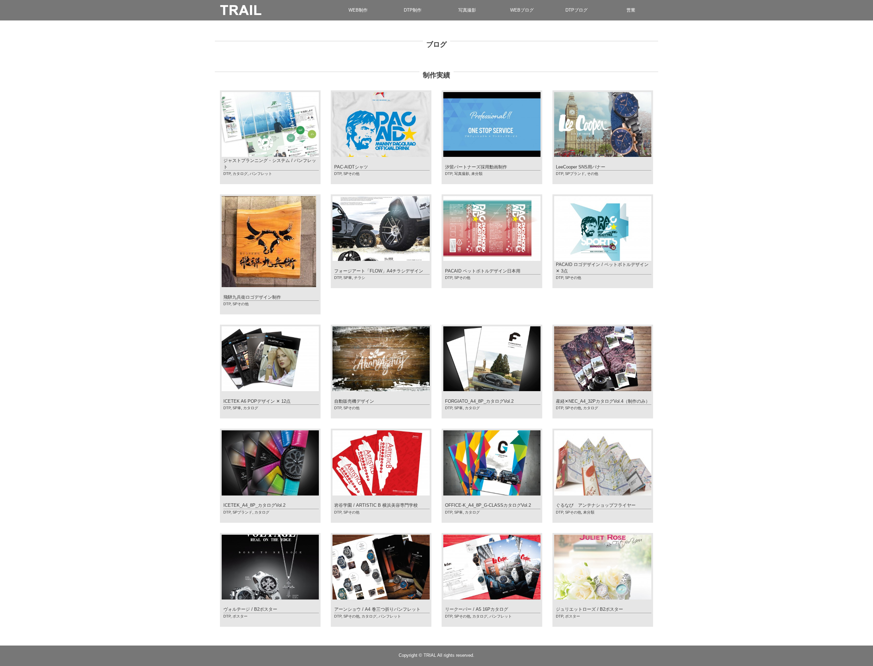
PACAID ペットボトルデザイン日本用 (482, 270)
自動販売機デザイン (354, 401)
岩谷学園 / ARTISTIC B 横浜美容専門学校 (376, 505)
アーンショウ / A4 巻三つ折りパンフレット (377, 609)
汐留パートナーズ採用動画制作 (476, 166)
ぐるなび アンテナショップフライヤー (596, 505)
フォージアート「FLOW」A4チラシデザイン (378, 270)
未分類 (477, 174)
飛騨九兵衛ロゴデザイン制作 (252, 297)
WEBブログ (522, 10)
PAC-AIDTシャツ (351, 166)
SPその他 (351, 174)
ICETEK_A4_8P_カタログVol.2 (254, 505)
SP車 (347, 278)
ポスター (240, 616)
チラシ (359, 278)
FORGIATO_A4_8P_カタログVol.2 (479, 401)
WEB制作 (358, 10)
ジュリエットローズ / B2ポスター (589, 609)
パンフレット (261, 174)
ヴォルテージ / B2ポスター (250, 609)
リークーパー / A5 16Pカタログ (476, 609)
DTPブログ (576, 10)
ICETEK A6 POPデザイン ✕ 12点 (257, 401)
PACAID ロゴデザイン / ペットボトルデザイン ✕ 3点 (602, 267)
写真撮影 (467, 10)
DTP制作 (412, 10)
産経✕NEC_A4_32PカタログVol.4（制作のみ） (603, 401)
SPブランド (575, 174)
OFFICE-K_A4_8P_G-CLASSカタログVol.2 (488, 505)
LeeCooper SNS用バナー (580, 166)
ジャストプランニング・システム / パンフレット (269, 163)
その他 (592, 174)
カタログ (240, 174)
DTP (227, 174)
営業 (630, 10)
